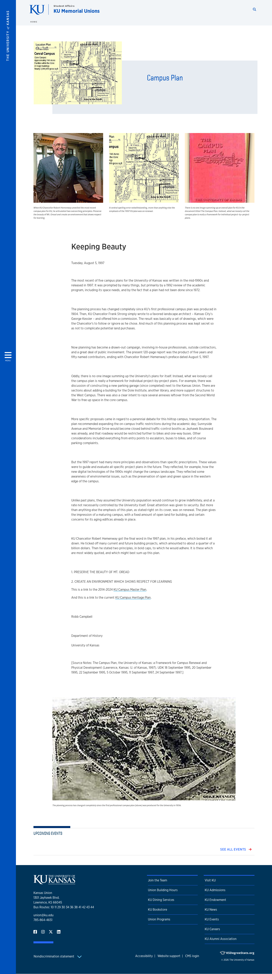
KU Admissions (215, 890)
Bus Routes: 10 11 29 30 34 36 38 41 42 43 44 (63, 907)
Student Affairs (64, 6)
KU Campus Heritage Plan (133, 597)
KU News (211, 909)
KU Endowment (215, 900)
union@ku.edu (43, 915)
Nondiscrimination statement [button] (54, 956)
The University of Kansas (241, 959)
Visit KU (210, 880)
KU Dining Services (161, 900)
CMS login (192, 956)
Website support (169, 956)
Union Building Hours (163, 890)
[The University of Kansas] (54, 882)
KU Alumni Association (221, 939)
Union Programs (159, 919)
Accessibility (144, 956)
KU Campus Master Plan (129, 589)
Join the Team (157, 880)
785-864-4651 (42, 920)
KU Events (212, 919)
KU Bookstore (157, 909)
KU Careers (212, 929)
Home (33, 21)
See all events (233, 849)
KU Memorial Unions (77, 10)
